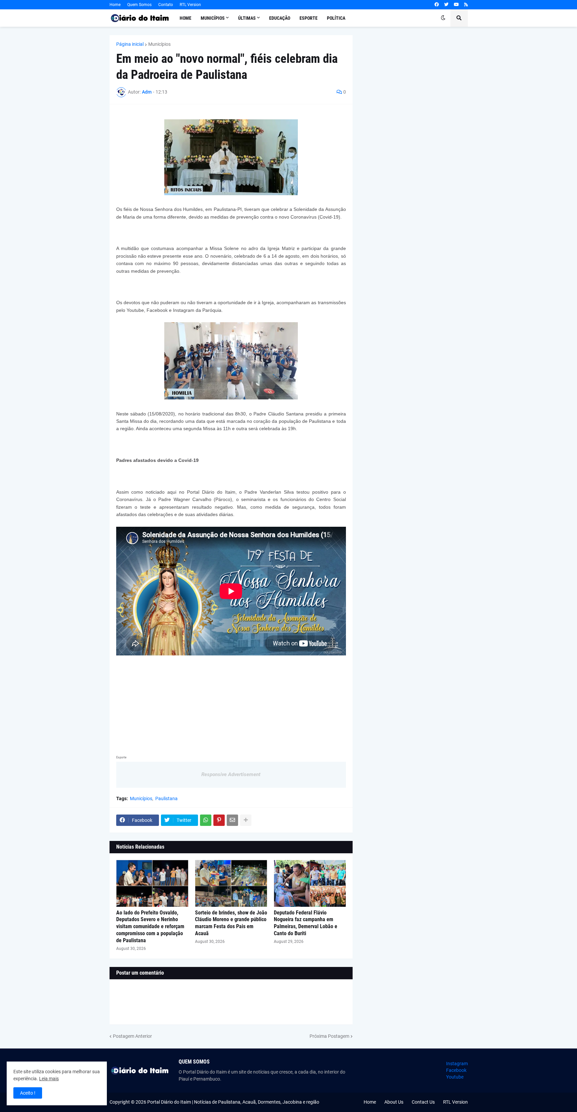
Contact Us (423, 1102)
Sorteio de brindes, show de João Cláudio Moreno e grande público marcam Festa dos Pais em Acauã (231, 923)
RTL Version (190, 4)
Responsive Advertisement (230, 774)
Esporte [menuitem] (309, 18)
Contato (165, 4)
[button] (443, 18)
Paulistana (166, 798)
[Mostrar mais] (245, 820)
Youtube (454, 1077)
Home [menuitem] (185, 18)
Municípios (159, 44)
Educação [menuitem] (279, 18)
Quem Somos (139, 4)
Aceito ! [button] (27, 1093)
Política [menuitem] (336, 18)
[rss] (466, 4)
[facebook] (436, 4)
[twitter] (446, 4)
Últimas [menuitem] (247, 18)
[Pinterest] (219, 820)
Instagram (457, 1063)
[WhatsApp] (205, 820)
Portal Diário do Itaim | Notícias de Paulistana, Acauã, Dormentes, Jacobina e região (233, 1102)
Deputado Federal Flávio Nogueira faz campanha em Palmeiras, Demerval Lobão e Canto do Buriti (305, 923)
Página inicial (130, 44)
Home (115, 4)
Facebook (456, 1070)
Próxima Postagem (329, 1036)
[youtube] (456, 4)
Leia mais (49, 1078)
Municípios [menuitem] (213, 18)
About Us (393, 1102)
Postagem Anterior (132, 1036)
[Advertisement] (231, 702)
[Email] (232, 820)
